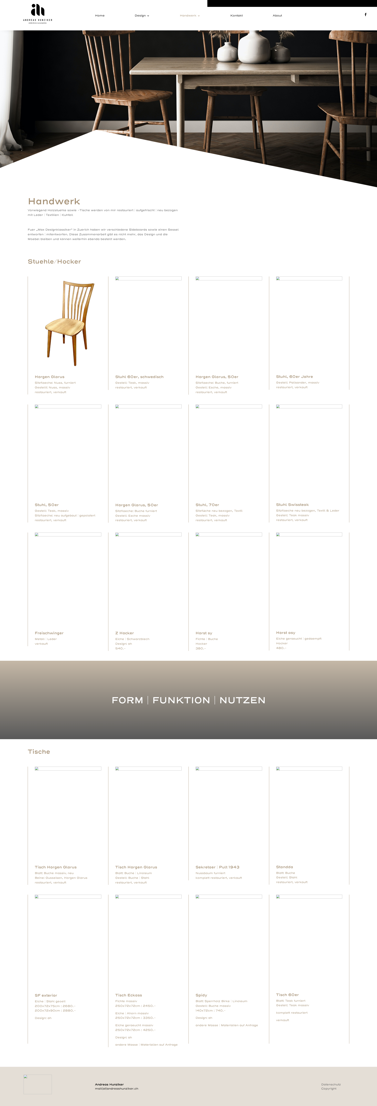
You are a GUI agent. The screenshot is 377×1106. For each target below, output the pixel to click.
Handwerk (188, 15)
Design (140, 15)
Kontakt (236, 15)
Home (100, 15)
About (277, 15)
